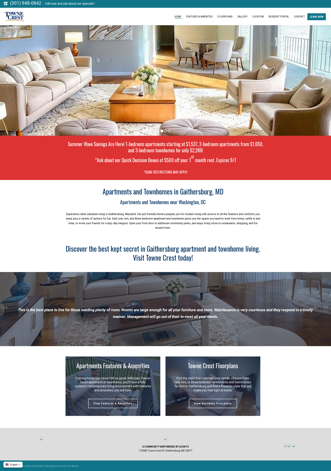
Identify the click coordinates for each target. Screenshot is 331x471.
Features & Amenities (199, 16)
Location (258, 16)
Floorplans (225, 16)
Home (178, 16)
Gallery (242, 16)
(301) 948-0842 (25, 3)
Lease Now (316, 16)
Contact (299, 16)
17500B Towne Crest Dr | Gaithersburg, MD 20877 (165, 450)
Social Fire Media (68, 466)
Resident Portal (279, 16)
